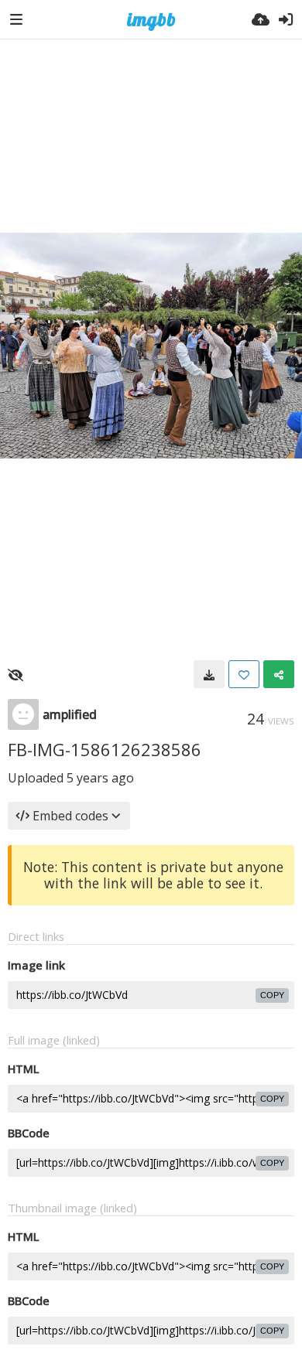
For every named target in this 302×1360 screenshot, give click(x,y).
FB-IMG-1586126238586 (104, 749)
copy (272, 995)
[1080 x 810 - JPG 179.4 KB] (209, 674)
